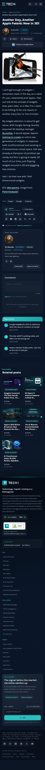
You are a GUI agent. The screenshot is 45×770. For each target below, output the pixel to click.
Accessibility (25, 757)
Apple (10, 201)
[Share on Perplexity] (11, 219)
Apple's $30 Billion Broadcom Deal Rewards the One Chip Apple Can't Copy (12, 429)
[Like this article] (4, 39)
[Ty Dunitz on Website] (11, 261)
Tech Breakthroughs (11, 389)
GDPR (33, 757)
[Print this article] (34, 219)
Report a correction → (24, 225)
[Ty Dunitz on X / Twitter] (6, 261)
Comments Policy (7, 757)
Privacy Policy (6, 754)
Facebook (30, 214)
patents (28, 201)
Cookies (21, 754)
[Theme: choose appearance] (31, 4)
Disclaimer (30, 754)
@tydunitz (8, 250)
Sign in (7, 297)
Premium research (11, 697)
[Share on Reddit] (16, 219)
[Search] (36, 4)
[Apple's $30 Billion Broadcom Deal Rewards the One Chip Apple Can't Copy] (12, 413)
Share (14, 39)
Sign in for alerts (32, 266)
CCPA (17, 757)
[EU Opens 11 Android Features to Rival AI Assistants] (33, 382)
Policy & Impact (31, 389)
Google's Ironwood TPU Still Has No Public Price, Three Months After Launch (12, 397)
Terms (15, 754)
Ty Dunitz (15, 30)
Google (19, 201)
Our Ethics (26, 545)
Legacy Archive (14, 12)
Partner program (26, 697)
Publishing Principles (12, 545)
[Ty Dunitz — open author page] (5, 31)
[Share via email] (30, 219)
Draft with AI (29, 209)
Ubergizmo (13, 187)
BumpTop (7, 133)
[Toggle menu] (41, 4)
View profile (18, 266)
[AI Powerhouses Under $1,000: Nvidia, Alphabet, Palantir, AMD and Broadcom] (12, 445)
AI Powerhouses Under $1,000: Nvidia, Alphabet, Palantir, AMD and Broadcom (11, 460)
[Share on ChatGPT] (6, 219)
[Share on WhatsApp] (20, 219)
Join (24, 718)
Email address (8, 706)
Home (4, 12)
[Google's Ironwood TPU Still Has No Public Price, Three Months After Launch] (12, 382)
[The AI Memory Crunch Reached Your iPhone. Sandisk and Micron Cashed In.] (33, 413)
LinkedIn (11, 214)
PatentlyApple (10, 191)
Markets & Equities (11, 421)
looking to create (11, 137)
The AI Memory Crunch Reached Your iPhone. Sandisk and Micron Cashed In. (32, 429)
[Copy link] (25, 219)
